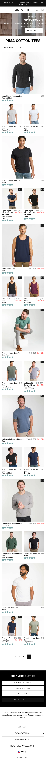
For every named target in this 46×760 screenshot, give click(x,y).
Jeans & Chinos (23, 688)
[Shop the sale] (23, 24)
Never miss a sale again (22, 746)
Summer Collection (23, 683)
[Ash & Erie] (22, 10)
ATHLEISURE (23, 693)
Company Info (22, 740)
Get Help (22, 727)
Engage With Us (22, 733)
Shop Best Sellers (23, 700)
